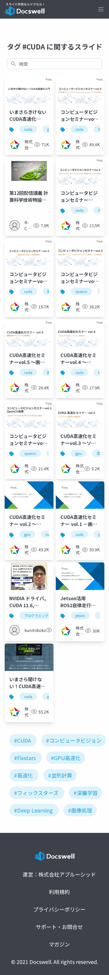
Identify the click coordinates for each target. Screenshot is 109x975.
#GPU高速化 (66, 758)
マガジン (59, 944)
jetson (80, 615)
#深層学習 (86, 792)
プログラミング (36, 615)
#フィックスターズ (36, 792)
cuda (28, 129)
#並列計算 (60, 775)
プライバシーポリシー (59, 909)
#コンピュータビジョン (73, 740)
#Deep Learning (33, 810)
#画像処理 (80, 810)
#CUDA (22, 740)
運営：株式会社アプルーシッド (59, 874)
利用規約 (59, 891)
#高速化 (23, 775)
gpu (78, 453)
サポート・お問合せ (59, 926)
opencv (81, 291)
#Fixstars (25, 758)
